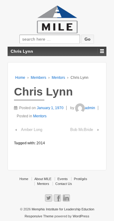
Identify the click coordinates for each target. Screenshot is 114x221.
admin (90, 108)
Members (38, 77)
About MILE (42, 179)
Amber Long (31, 129)
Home (20, 77)
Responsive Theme (39, 216)
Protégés (80, 179)
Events (62, 179)
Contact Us (63, 184)
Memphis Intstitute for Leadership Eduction (62, 209)
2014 (40, 143)
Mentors (58, 77)
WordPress (81, 216)
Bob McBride (81, 129)
